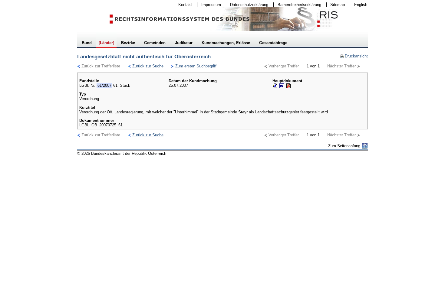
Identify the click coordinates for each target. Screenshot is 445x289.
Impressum (209, 4)
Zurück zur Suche (145, 66)
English (360, 4)
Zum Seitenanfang (344, 146)
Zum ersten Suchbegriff (193, 66)
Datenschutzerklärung (247, 4)
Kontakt (183, 4)
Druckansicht (353, 56)
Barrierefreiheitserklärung (297, 4)
